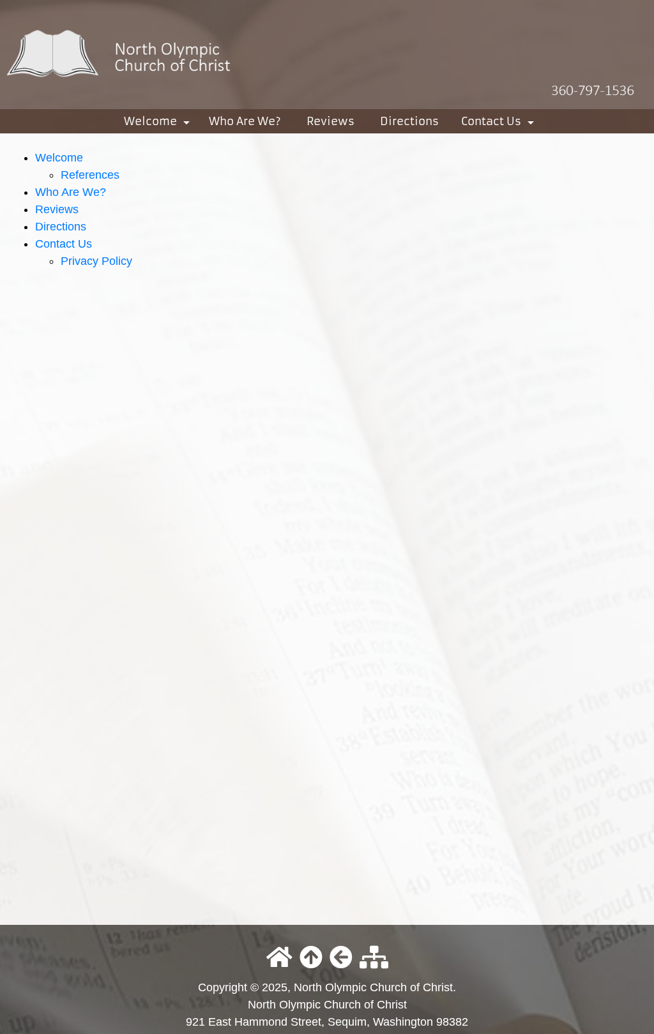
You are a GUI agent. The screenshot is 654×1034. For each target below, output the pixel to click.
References (90, 175)
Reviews (330, 121)
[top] (311, 958)
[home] (327, 53)
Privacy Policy (96, 261)
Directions (409, 121)
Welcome (159, 123)
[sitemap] (374, 958)
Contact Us (500, 123)
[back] (341, 958)
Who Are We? (245, 121)
